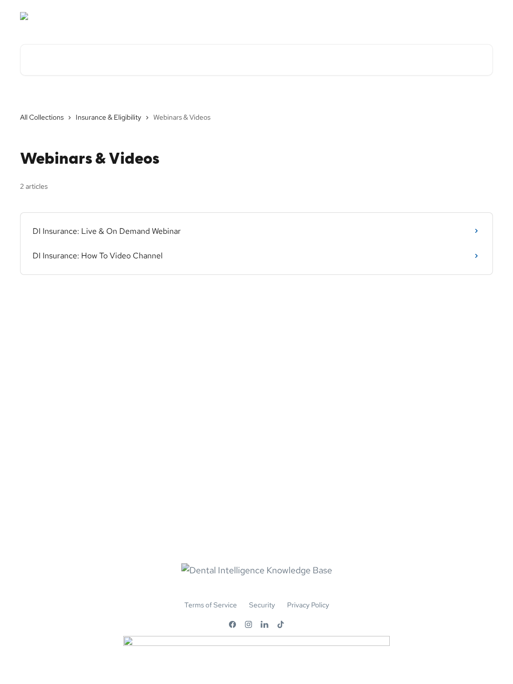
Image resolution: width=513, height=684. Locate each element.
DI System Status (217, 16)
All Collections (42, 117)
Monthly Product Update (302, 16)
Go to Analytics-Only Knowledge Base (422, 16)
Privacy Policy (308, 604)
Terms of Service (210, 604)
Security (262, 604)
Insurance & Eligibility (108, 117)
